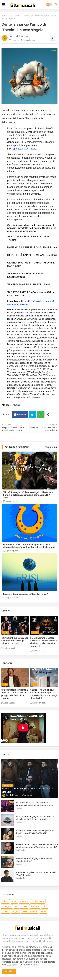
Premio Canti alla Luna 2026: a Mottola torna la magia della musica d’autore (15, 641)
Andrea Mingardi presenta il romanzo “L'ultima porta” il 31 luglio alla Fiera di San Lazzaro (14, 694)
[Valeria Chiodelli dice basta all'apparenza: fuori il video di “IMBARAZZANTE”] (7, 834)
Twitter (32, 414)
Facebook (21, 414)
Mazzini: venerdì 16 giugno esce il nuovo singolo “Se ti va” (34, 859)
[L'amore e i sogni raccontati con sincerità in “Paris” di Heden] (7, 876)
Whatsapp (40, 414)
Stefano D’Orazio (30, 911)
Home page (7, 15)
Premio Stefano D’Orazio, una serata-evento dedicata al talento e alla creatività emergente (43, 642)
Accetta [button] (9, 971)
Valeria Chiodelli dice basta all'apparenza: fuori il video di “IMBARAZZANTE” (35, 831)
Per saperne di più (28, 964)
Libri (45, 906)
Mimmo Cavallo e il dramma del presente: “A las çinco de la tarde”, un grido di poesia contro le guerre (29, 545)
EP (16, 906)
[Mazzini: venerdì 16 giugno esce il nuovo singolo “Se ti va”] (7, 862)
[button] (56, 4)
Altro (14, 901)
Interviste (35, 906)
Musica (18, 15)
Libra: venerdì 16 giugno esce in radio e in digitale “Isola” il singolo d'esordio (35, 817)
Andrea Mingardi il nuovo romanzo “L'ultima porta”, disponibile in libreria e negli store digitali (43, 694)
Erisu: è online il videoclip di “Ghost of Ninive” (25, 594)
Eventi (24, 906)
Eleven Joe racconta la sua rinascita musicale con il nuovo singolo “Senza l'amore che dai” (37, 845)
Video (43, 911)
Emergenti (6, 906)
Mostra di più (51, 447)
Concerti (24, 901)
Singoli (15, 911)
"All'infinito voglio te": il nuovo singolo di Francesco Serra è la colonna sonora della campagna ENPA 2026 (28, 495)
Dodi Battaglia (38, 901)
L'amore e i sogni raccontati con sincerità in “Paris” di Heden (36, 873)
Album (5, 901)
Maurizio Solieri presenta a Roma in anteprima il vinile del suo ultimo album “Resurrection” (34, 805)
